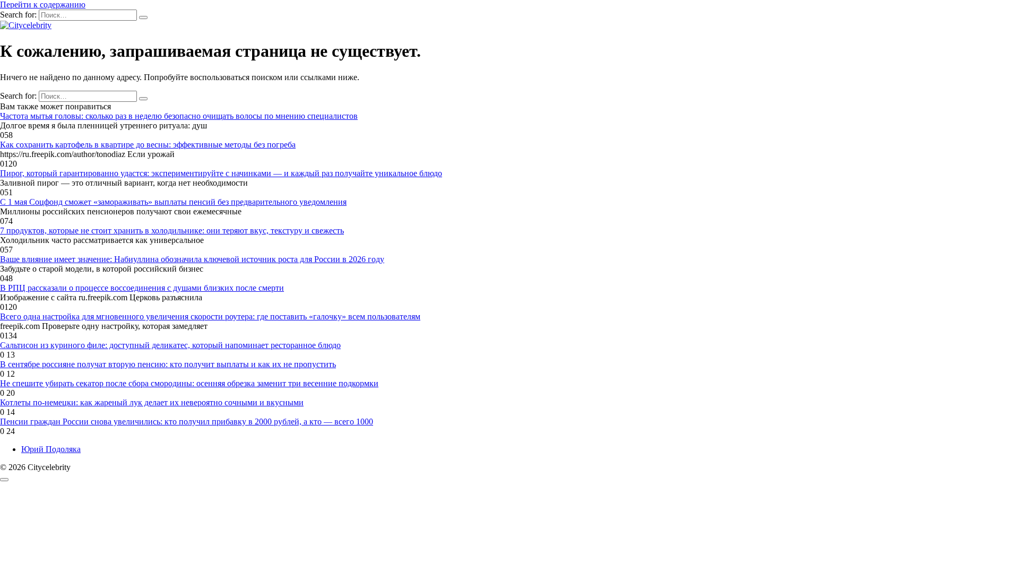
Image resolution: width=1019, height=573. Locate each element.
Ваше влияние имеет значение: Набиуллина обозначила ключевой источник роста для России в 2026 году (192, 259)
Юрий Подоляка (51, 449)
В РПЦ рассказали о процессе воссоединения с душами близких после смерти (142, 287)
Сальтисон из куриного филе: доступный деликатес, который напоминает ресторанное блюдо (170, 345)
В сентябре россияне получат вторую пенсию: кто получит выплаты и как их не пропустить (168, 364)
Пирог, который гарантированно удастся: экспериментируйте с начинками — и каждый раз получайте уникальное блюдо (221, 173)
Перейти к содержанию (42, 4)
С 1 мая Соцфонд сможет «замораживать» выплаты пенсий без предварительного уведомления (173, 201)
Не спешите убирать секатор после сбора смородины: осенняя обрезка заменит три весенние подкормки (189, 383)
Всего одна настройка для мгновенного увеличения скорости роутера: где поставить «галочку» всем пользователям (210, 316)
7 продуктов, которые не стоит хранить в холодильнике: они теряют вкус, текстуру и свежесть (172, 230)
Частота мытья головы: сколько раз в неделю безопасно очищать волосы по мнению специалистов (179, 115)
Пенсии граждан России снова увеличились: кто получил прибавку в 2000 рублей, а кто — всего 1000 (186, 421)
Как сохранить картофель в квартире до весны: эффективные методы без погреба (148, 144)
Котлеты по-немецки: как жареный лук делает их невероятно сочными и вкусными (152, 402)
